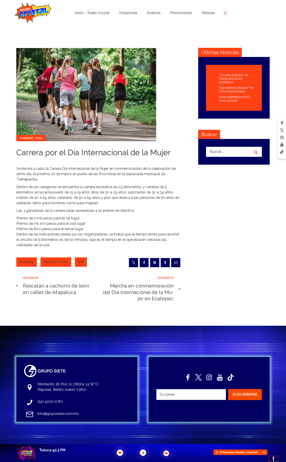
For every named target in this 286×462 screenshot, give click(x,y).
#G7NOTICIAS (56, 262)
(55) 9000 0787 (50, 401)
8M (81, 262)
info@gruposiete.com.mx (58, 414)
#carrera (27, 262)
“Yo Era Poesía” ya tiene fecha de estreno (233, 79)
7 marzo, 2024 (31, 138)
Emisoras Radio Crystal (239, 452)
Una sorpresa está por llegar (234, 98)
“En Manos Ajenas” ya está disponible (236, 89)
